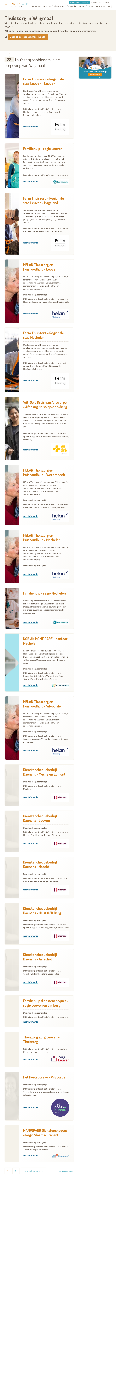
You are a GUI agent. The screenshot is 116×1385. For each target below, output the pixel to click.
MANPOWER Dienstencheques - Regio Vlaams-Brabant (45, 1132)
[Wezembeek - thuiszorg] (12, 495)
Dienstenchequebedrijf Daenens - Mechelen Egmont (44, 771)
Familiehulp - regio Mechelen (44, 593)
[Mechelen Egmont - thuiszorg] (12, 785)
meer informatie (30, 127)
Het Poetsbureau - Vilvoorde (44, 1077)
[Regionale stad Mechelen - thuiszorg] (12, 360)
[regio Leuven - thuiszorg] (12, 165)
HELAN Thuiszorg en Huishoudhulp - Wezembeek (44, 472)
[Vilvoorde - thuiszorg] (12, 728)
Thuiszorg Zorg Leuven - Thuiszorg (41, 1039)
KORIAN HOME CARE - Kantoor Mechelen (45, 640)
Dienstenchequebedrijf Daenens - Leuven (40, 818)
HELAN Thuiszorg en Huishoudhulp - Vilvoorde (42, 703)
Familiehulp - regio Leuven (43, 148)
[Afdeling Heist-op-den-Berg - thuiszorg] (12, 428)
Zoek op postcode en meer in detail (28, 36)
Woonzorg (16, 4)
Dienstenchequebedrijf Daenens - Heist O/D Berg (42, 910)
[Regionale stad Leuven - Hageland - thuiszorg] (12, 224)
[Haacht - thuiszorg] (12, 877)
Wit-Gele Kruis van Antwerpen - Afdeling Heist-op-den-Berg (46, 404)
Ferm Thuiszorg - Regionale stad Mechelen (43, 335)
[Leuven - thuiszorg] (12, 291)
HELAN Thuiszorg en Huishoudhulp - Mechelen (41, 537)
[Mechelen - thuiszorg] (12, 556)
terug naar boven (66, 1171)
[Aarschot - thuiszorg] (12, 970)
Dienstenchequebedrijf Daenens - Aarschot (40, 956)
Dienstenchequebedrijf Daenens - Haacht (40, 864)
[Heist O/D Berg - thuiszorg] (12, 923)
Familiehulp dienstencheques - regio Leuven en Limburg (45, 1003)
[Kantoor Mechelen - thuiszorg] (12, 663)
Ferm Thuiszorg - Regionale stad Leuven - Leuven (43, 81)
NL (109, 7)
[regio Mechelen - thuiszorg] (12, 608)
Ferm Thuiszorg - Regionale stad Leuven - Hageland (43, 200)
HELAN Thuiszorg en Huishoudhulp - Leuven (40, 266)
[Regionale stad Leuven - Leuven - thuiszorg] (12, 106)
